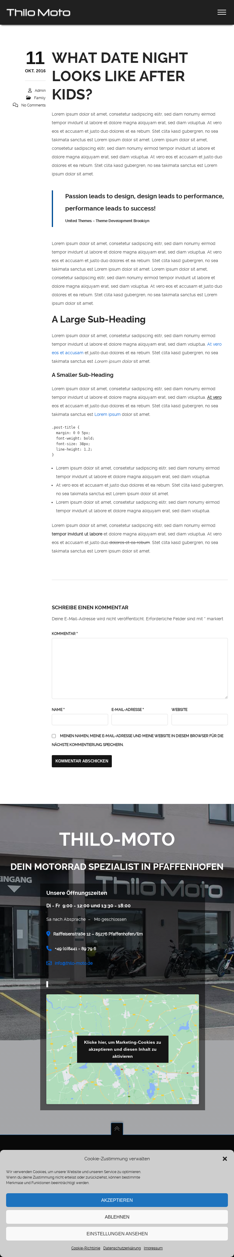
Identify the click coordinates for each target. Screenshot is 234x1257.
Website (179, 710)
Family (40, 98)
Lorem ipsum (107, 414)
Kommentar (65, 634)
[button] (225, 1159)
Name (58, 710)
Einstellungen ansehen (117, 1233)
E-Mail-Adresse (128, 710)
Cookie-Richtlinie (85, 1248)
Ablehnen (117, 1216)
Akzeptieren (117, 1200)
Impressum (153, 1248)
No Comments (33, 105)
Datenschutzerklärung (122, 1248)
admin (40, 90)
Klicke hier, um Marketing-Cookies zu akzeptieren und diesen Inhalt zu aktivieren (122, 1048)
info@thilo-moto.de (74, 963)
